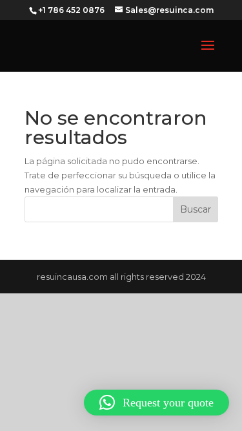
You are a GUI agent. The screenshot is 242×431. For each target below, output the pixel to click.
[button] (156, 402)
